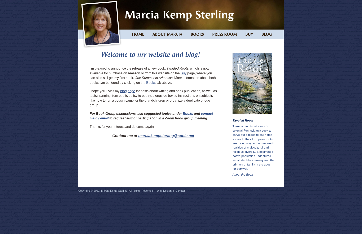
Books (197, 34)
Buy (249, 34)
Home (138, 34)
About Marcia (167, 34)
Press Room (224, 34)
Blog (266, 34)
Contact (180, 190)
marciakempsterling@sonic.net (166, 136)
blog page (127, 91)
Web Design (164, 190)
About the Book (243, 174)
